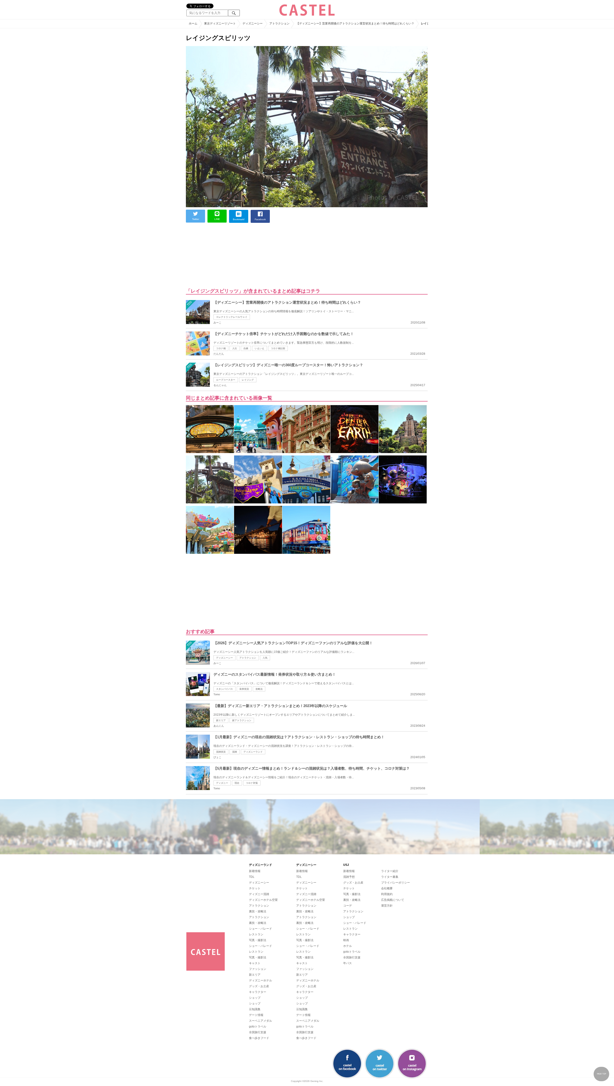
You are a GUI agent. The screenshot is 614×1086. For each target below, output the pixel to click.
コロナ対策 (252, 783)
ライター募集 (389, 877)
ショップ (254, 997)
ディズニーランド (253, 751)
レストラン (256, 934)
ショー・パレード (260, 928)
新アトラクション (241, 720)
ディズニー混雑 (259, 894)
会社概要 (387, 888)
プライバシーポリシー (395, 882)
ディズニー (222, 783)
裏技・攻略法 (257, 911)
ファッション (257, 969)
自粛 (245, 348)
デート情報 (256, 1015)
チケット (254, 888)
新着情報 (254, 871)
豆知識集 (254, 1009)
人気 (265, 657)
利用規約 (387, 894)
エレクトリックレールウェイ (231, 317)
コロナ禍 (221, 348)
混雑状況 (221, 751)
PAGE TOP (601, 1074)
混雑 (234, 751)
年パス (347, 963)
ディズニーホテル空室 (263, 900)
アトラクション (247, 657)
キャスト (254, 963)
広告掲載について (392, 900)
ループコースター (225, 379)
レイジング (248, 379)
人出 (234, 348)
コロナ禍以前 (278, 348)
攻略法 (259, 689)
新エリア (221, 720)
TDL (251, 877)
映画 (346, 940)
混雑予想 (349, 877)
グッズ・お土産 (259, 986)
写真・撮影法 (257, 940)
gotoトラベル (257, 1026)
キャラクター (257, 992)
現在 (237, 783)
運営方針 (387, 905)
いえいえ (259, 348)
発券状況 (244, 689)
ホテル (347, 946)
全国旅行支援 (257, 1032)
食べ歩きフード (259, 1038)
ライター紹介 (389, 871)
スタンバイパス (224, 689)
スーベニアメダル (260, 1020)
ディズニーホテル (260, 980)
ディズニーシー (224, 657)
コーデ (347, 905)
